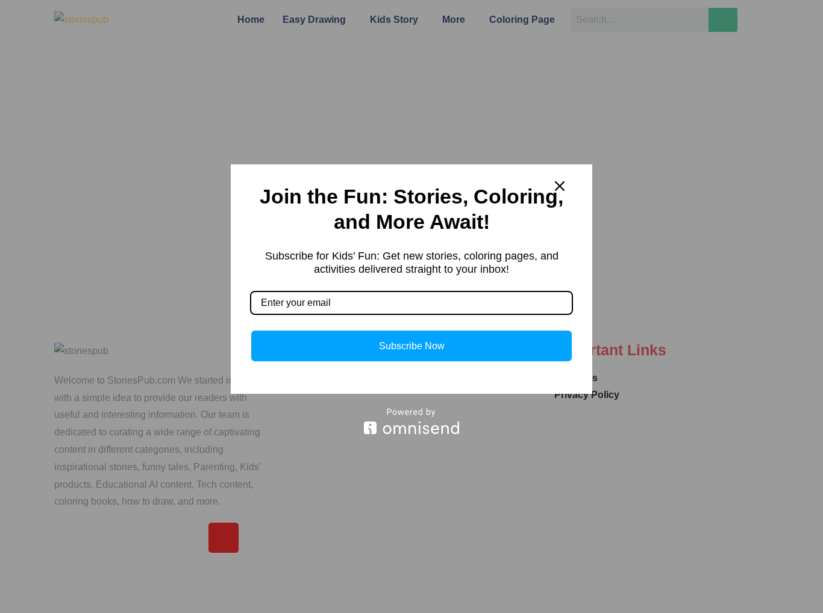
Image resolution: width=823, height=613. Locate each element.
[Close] (559, 186)
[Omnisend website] (411, 421)
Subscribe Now (412, 346)
